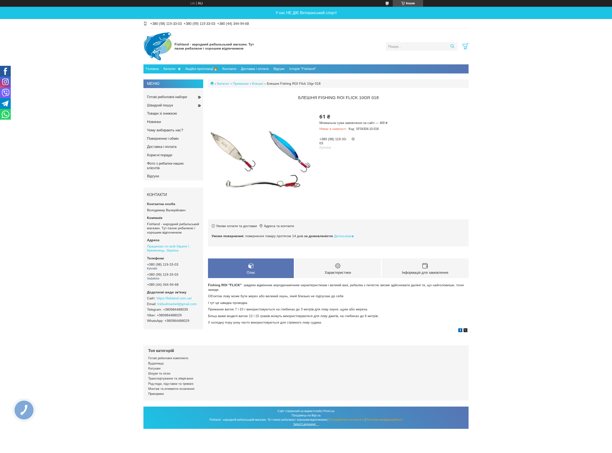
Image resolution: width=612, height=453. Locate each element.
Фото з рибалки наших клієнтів (165, 165)
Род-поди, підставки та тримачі (170, 384)
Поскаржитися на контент (346, 419)
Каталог (170, 69)
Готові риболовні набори (167, 97)
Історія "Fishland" (302, 69)
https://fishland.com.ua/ (174, 298)
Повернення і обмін (163, 138)
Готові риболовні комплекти (168, 358)
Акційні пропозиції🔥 (201, 69)
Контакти (229, 69)
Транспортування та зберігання (170, 378)
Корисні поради (159, 155)
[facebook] (460, 331)
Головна (152, 69)
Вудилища (156, 363)
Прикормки (156, 394)
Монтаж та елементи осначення (171, 389)
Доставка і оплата (255, 69)
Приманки (241, 83)
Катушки (154, 368)
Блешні (257, 83)
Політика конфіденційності (384, 419)
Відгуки (278, 69)
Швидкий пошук (160, 105)
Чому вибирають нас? (165, 130)
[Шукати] (452, 46)
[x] (465, 331)
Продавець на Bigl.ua (306, 415)
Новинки (154, 122)
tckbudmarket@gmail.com (177, 304)
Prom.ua (328, 411)
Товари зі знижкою (162, 113)
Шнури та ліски (159, 373)
